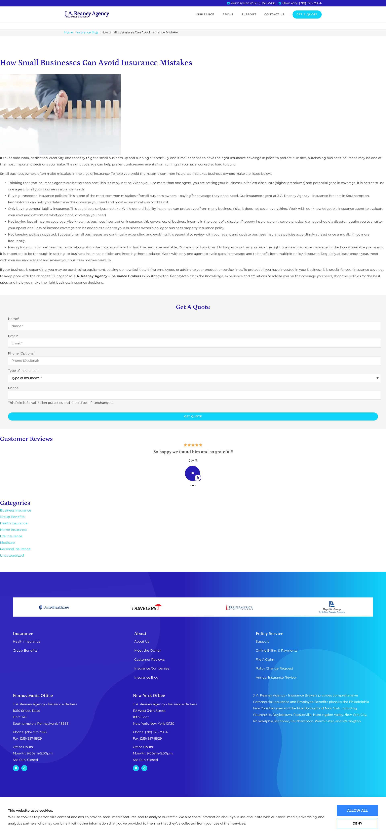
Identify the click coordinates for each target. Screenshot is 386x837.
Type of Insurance (23, 370)
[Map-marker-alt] (16, 768)
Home (68, 32)
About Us (141, 641)
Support (249, 14)
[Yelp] (24, 768)
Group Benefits (25, 650)
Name (13, 318)
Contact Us (274, 14)
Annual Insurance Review (276, 677)
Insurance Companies (151, 668)
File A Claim (265, 659)
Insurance (205, 14)
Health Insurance (26, 641)
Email (13, 336)
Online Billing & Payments (277, 650)
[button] (190, 485)
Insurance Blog (87, 32)
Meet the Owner (147, 650)
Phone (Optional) (21, 353)
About (228, 14)
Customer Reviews (149, 659)
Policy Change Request (274, 668)
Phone (13, 388)
